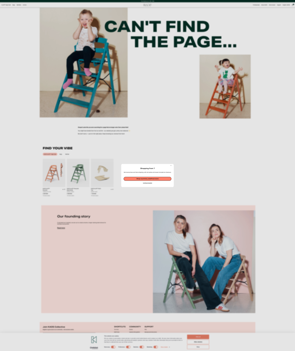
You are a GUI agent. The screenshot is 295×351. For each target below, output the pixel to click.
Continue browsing (147, 183)
